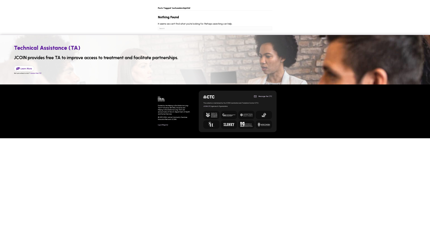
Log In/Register (163, 125)
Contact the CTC (35, 73)
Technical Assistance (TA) (47, 47)
